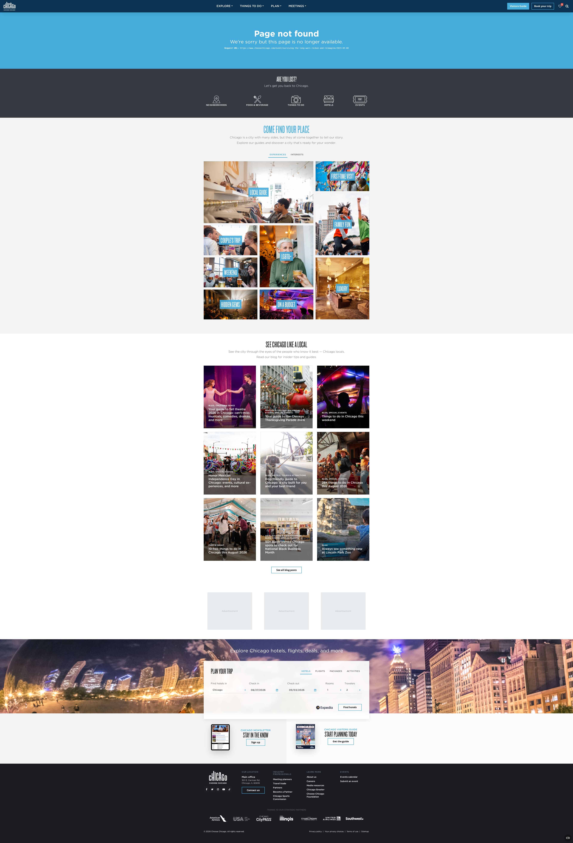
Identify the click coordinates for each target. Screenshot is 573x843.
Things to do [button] (251, 6)
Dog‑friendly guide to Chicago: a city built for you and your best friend (285, 482)
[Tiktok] (229, 789)
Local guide (258, 192)
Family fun (342, 224)
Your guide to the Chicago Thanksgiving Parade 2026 (285, 418)
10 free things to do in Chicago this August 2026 (227, 550)
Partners (277, 787)
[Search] (567, 6)
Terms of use (352, 831)
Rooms (329, 683)
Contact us (253, 790)
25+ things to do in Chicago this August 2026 (342, 484)
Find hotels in (219, 683)
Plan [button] (275, 6)
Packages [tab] (336, 671)
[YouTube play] (223, 789)
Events (360, 105)
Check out (293, 683)
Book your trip (542, 6)
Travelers (350, 683)
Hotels (328, 105)
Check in (254, 683)
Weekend (230, 272)
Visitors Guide (518, 6)
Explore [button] (224, 6)
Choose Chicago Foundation (315, 795)
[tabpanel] (286, 696)
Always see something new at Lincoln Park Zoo (342, 550)
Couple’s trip (230, 240)
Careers (311, 781)
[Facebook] (206, 789)
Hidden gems (230, 304)
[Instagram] (218, 789)
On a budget (286, 304)
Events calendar (349, 777)
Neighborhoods (216, 105)
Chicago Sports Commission (281, 797)
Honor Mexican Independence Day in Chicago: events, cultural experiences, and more (229, 481)
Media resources (315, 785)
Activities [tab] (353, 671)
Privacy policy (315, 831)
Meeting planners (282, 779)
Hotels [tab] (306, 671)
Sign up (255, 742)
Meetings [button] (296, 6)
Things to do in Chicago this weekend (342, 418)
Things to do (296, 105)
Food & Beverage (257, 105)
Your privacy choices (334, 831)
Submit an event (349, 781)
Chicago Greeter (315, 789)
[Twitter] (212, 789)
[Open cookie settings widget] (568, 838)
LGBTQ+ (286, 256)
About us (311, 777)
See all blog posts (286, 570)
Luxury (342, 288)
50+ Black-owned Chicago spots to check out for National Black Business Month (284, 547)
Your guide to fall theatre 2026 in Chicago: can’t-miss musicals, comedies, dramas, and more (229, 414)
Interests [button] (297, 154)
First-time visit (342, 176)
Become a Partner (282, 791)
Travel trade (279, 783)
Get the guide (341, 741)
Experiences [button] (278, 154)
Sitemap (365, 831)
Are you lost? (286, 78)
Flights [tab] (320, 671)
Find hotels (350, 707)
